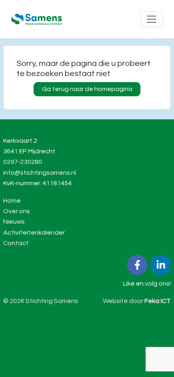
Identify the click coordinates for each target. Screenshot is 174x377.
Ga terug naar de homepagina (87, 89)
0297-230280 (22, 162)
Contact (16, 243)
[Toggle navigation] (151, 19)
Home (12, 200)
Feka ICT (157, 301)
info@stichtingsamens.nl (39, 172)
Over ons (16, 211)
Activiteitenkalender (34, 232)
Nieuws (14, 221)
